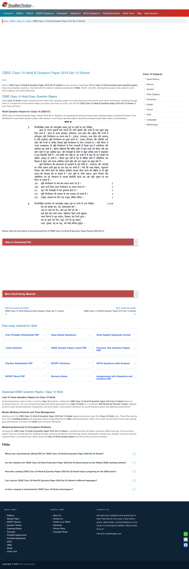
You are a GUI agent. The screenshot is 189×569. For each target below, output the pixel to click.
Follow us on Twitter (62, 521)
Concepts (11, 531)
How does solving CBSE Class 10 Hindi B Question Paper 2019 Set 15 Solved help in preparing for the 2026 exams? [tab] (60, 471)
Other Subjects (153, 94)
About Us (57, 515)
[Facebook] (185, 545)
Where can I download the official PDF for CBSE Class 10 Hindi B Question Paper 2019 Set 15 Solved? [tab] (54, 453)
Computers (151, 99)
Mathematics (152, 124)
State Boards (150, 13)
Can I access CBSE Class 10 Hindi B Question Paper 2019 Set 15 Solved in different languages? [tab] (51, 480)
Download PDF (131, 80)
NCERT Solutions (44, 13)
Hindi (29, 21)
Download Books (14, 528)
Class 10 (20, 21)
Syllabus (10, 515)
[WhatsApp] (185, 534)
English (150, 104)
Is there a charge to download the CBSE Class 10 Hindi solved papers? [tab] (39, 489)
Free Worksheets (110, 13)
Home (5, 21)
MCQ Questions (90, 13)
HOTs (9, 541)
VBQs (9, 544)
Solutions (74, 13)
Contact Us (58, 518)
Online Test (12, 551)
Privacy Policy (59, 528)
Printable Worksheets (16, 538)
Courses (7, 13)
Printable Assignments (16, 535)
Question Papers (14, 525)
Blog (139, 13)
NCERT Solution (14, 521)
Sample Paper (13, 518)
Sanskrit (150, 89)
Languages (151, 119)
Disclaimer (57, 525)
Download (61, 13)
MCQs (9, 548)
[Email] (185, 539)
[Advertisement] (85, 46)
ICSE (28, 13)
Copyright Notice (60, 531)
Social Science (153, 79)
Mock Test (128, 13)
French (150, 109)
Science (150, 84)
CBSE (19, 13)
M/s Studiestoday (27, 564)
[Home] (18, 4)
